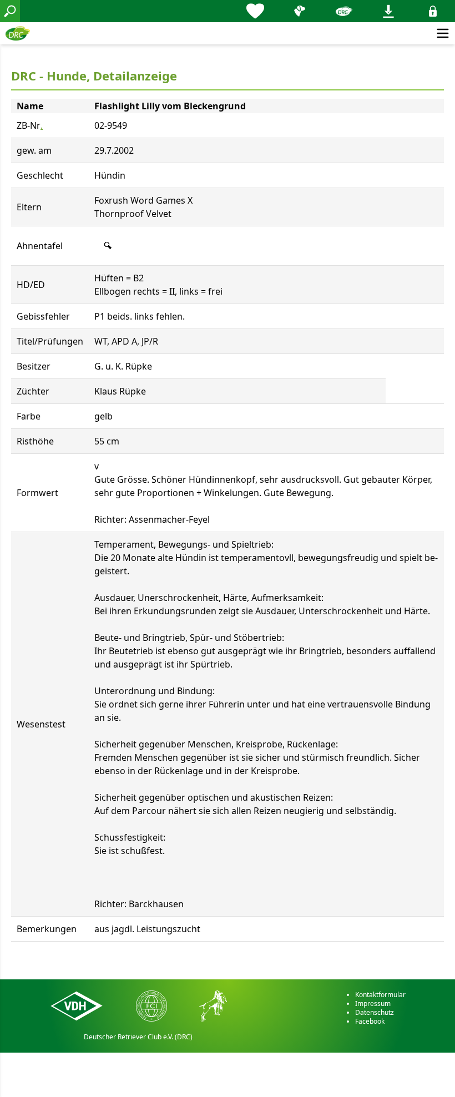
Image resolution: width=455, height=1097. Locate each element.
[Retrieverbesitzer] (299, 11)
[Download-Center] (388, 11)
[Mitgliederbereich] (433, 11)
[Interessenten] (255, 11)
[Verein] (344, 11)
